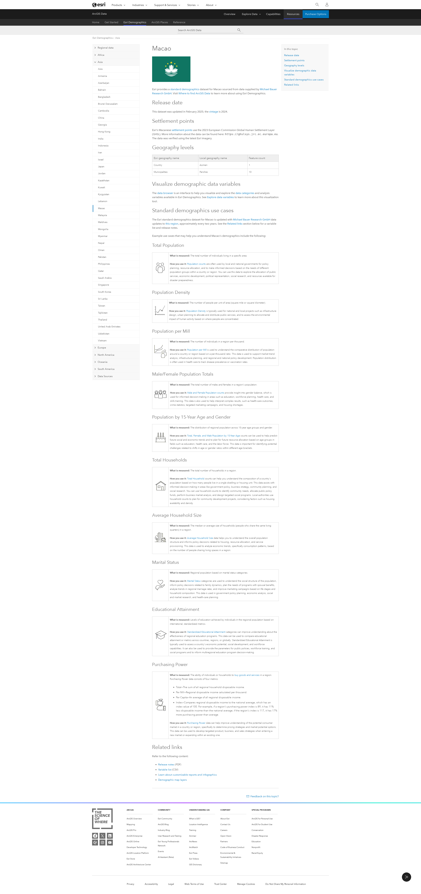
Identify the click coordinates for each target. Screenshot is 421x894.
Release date (291, 55)
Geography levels (294, 65)
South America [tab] (106, 369)
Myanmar (103, 236)
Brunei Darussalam (108, 103)
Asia (117, 38)
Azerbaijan (103, 83)
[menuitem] (140, 819)
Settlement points (294, 60)
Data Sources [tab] (105, 376)
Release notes (166, 764)
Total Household (195, 478)
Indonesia (103, 145)
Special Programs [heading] (261, 810)
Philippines (104, 264)
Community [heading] (164, 810)
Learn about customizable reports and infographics (187, 774)
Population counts (196, 264)
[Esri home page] (99, 4)
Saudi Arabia (104, 278)
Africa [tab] (101, 54)
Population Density (196, 311)
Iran (100, 152)
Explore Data (250, 14)
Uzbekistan (103, 333)
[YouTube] (110, 842)
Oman (101, 250)
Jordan (101, 173)
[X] (102, 836)
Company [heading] (225, 810)
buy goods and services (247, 675)
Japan (101, 166)
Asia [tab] (100, 62)
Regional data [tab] (105, 47)
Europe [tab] (102, 347)
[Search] (317, 4)
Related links (234, 223)
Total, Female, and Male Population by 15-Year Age (213, 435)
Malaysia (102, 215)
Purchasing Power (196, 723)
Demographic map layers (172, 779)
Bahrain (102, 90)
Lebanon (102, 201)
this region (172, 223)
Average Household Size (200, 538)
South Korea (104, 292)
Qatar (101, 271)
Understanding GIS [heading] (199, 810)
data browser (165, 193)
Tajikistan (103, 312)
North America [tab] (106, 354)
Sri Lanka (102, 298)
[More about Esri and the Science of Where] (102, 819)
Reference (179, 22)
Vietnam (102, 340)
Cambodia (103, 110)
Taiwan (101, 305)
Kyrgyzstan (103, 194)
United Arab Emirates (109, 326)
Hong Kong (104, 131)
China (101, 117)
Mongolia (103, 229)
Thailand (102, 319)
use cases (304, 79)
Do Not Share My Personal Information (285, 884)
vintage (213, 111)
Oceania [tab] (102, 361)
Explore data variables (220, 197)
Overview (229, 14)
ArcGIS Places (159, 22)
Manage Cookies (246, 884)
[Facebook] (95, 836)
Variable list (164, 769)
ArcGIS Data (99, 13)
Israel (101, 159)
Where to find (194, 93)
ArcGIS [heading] (130, 810)
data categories (244, 193)
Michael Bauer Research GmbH (251, 219)
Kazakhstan (103, 180)
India (100, 138)
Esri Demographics (135, 22)
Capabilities (273, 14)
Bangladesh (104, 97)
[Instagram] (102, 842)
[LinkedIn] (110, 836)
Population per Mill (197, 349)
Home (95, 22)
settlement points (182, 130)
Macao (101, 208)
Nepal (101, 243)
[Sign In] (327, 5)
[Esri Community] (95, 842)
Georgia (102, 124)
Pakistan (102, 257)
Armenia (102, 76)
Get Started (111, 22)
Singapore (103, 284)
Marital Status (194, 581)
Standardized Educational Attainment (206, 632)
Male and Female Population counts (205, 392)
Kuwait (101, 187)
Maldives (102, 222)
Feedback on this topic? (264, 796)
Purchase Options (315, 14)
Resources (293, 14)
